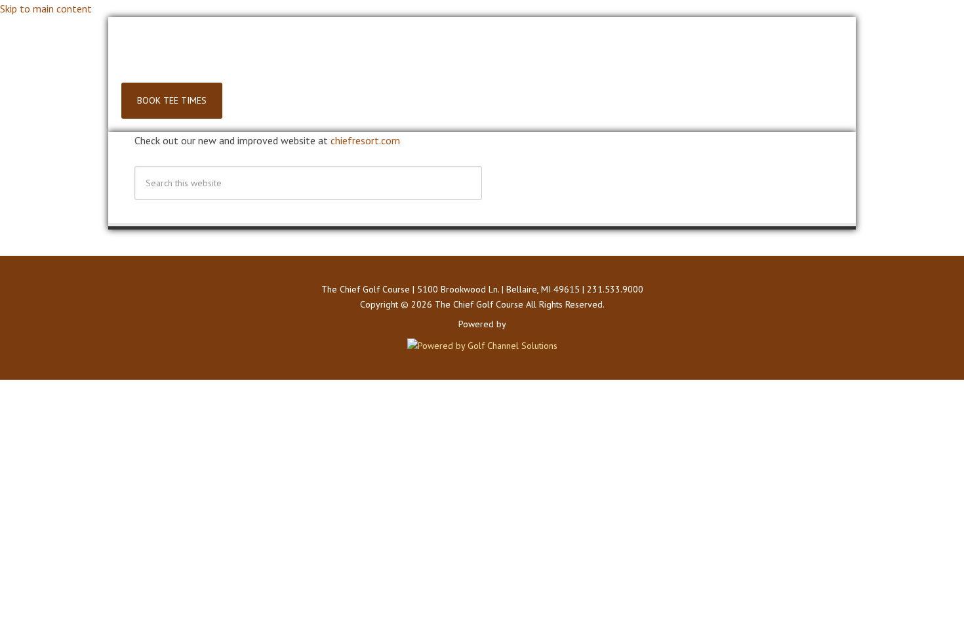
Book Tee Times (172, 100)
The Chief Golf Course (482, 56)
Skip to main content (46, 8)
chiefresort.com (365, 140)
